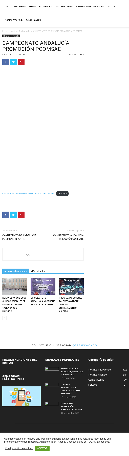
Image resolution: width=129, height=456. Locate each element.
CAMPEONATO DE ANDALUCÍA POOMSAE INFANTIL (19, 237)
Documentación (64, 6)
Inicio (8, 6)
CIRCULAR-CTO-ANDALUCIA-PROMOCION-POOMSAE (28, 193)
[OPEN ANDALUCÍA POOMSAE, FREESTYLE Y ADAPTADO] (52, 372)
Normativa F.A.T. (14, 20)
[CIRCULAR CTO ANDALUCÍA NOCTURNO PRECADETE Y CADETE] (43, 286)
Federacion (20, 6)
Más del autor (38, 271)
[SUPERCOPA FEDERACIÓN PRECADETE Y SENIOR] (52, 406)
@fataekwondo (84, 345)
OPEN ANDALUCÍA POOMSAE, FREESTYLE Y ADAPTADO (72, 371)
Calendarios (46, 6)
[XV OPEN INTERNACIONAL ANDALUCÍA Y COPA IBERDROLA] (52, 387)
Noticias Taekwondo (20, 31)
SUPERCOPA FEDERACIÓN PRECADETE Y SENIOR (71, 406)
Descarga (62, 193)
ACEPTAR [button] (42, 448)
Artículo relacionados (15, 271)
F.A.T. (9, 54)
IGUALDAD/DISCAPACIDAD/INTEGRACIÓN (96, 6)
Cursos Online (33, 20)
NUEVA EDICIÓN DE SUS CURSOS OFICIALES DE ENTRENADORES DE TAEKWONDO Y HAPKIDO (14, 304)
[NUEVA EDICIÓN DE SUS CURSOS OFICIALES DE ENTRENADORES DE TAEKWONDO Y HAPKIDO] (14, 286)
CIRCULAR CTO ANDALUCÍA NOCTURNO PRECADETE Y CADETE (43, 301)
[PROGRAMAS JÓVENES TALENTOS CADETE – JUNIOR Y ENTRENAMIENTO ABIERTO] (71, 286)
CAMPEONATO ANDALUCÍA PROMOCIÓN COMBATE (68, 237)
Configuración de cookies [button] (19, 448)
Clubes (32, 6)
